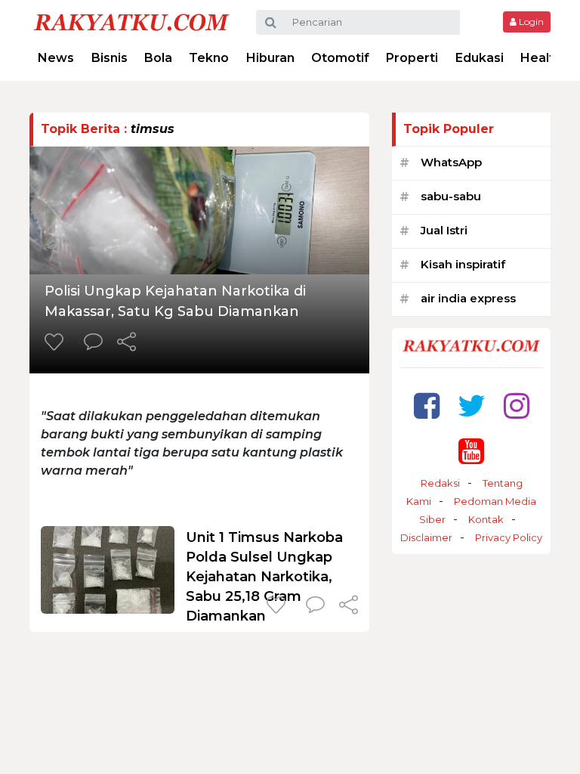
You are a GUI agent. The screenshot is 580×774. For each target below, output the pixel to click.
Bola (158, 58)
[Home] (131, 21)
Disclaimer (426, 537)
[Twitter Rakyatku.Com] (471, 405)
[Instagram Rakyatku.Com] (516, 405)
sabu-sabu (451, 196)
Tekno (209, 58)
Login (530, 21)
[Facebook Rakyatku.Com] (426, 405)
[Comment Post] (93, 343)
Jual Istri (444, 230)
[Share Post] (126, 343)
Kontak (486, 519)
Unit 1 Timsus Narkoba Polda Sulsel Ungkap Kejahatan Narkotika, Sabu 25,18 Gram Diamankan (264, 576)
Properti (412, 58)
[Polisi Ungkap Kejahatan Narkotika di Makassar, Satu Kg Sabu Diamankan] (199, 209)
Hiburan (270, 58)
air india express (468, 298)
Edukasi (479, 58)
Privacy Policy (508, 537)
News (56, 58)
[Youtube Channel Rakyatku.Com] (471, 451)
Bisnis (109, 58)
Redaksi (440, 483)
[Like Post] (57, 343)
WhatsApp (451, 162)
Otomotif (340, 58)
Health (541, 58)
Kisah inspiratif (463, 264)
